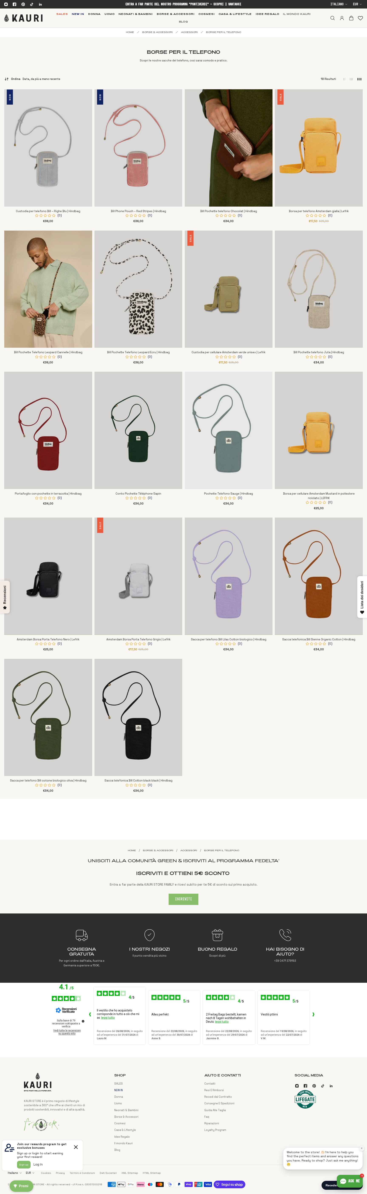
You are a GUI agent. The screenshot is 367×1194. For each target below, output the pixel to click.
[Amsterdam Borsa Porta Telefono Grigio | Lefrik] (138, 576)
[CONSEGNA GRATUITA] (81, 948)
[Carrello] (351, 18)
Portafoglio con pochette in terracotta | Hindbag (48, 493)
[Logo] (23, 18)
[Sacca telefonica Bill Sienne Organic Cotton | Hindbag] (319, 576)
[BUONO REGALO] (217, 948)
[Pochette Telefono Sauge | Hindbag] (229, 430)
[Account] (341, 18)
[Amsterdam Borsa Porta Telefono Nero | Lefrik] (48, 576)
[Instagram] (6, 4)
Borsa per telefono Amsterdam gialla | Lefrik (319, 211)
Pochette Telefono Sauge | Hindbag (228, 493)
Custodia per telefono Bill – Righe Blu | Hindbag (48, 211)
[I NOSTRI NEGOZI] (149, 948)
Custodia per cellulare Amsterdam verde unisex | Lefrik (228, 352)
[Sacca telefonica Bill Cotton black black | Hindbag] (138, 717)
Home (130, 32)
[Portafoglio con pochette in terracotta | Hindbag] (48, 430)
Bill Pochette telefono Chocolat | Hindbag (228, 211)
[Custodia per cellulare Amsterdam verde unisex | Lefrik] (229, 289)
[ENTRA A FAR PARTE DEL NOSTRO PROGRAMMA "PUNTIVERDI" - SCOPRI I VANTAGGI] (183, 4)
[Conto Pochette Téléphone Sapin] (138, 430)
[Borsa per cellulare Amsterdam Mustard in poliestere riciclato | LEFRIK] (319, 430)
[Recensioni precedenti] (90, 1015)
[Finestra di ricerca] (332, 18)
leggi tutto (108, 1017)
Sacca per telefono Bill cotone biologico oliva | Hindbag (48, 780)
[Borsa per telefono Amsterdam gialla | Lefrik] (319, 148)
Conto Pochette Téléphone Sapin (138, 493)
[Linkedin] (40, 4)
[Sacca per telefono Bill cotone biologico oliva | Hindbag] (48, 717)
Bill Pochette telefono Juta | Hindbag (319, 352)
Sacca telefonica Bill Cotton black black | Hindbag (138, 780)
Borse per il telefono (223, 32)
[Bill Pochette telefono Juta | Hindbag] (319, 289)
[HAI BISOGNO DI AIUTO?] (285, 948)
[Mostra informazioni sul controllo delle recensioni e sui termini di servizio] (83, 1021)
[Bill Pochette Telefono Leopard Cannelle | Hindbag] (48, 289)
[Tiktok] (31, 4)
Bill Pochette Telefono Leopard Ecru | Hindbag (138, 352)
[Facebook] (14, 4)
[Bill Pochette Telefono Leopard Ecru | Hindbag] (138, 289)
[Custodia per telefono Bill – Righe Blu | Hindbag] (48, 148)
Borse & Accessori (157, 32)
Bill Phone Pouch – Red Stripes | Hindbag (138, 211)
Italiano (337, 4)
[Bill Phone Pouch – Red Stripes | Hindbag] (138, 148)
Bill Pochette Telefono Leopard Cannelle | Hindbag (48, 352)
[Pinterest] (23, 4)
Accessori (189, 32)
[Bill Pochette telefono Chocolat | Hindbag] (229, 148)
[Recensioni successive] (313, 1015)
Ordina (35, 79)
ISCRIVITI (183, 899)
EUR (355, 4)
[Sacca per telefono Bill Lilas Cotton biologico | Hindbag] (229, 576)
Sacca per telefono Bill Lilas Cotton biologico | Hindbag (228, 639)
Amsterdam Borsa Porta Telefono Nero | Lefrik (48, 639)
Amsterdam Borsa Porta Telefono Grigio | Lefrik (138, 639)
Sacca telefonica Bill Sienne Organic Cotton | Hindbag (318, 639)
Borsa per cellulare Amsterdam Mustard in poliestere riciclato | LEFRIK (319, 496)
